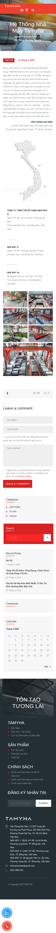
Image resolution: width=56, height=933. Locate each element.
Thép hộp (15, 757)
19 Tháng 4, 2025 (26, 60)
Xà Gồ (9, 560)
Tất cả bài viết (29, 37)
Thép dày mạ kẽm (19, 754)
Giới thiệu (15, 728)
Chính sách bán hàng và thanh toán (27, 779)
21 (9, 655)
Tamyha (9, 60)
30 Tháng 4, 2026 (13, 577)
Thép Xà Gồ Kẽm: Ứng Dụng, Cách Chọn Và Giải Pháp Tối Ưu (27, 572)
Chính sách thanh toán (21, 783)
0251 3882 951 (16, 870)
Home (17, 37)
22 (16, 655)
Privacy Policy (24, 476)
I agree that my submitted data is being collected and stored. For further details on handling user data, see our (28, 473)
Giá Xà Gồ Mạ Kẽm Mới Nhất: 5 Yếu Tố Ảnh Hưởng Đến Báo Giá (26, 584)
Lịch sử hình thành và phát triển (25, 735)
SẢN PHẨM (14, 507)
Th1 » (47, 667)
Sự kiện (12, 511)
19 (41, 650)
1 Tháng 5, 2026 (13, 565)
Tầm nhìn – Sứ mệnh (20, 732)
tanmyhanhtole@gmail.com (22, 866)
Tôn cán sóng (17, 750)
